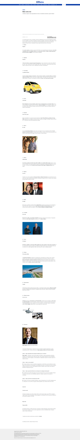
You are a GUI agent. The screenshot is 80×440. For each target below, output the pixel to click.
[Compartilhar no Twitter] (49, 37)
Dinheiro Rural (27, 4)
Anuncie (64, 4)
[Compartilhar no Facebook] (48, 37)
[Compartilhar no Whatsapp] (51, 37)
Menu (41, 4)
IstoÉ (19, 4)
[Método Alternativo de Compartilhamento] (55, 37)
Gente (31, 4)
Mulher (49, 4)
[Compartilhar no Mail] (54, 37)
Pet (56, 4)
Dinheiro (23, 4)
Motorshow (45, 4)
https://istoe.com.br (16, 436)
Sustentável (53, 4)
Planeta (35, 4)
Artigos (23, 9)
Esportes (38, 4)
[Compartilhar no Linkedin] (52, 37)
